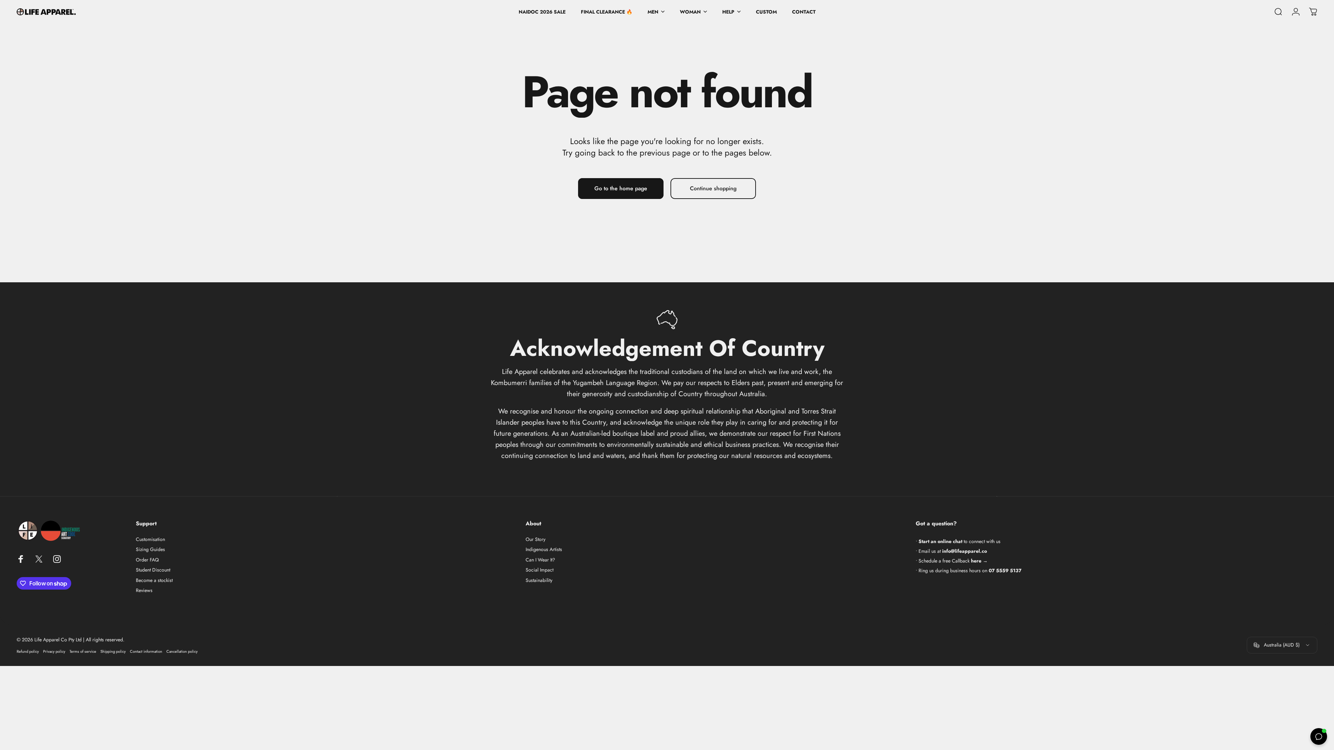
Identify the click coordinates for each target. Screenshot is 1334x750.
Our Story (535, 539)
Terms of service (82, 651)
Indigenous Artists (544, 550)
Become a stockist (154, 580)
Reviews (144, 591)
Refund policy (28, 651)
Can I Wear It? (540, 560)
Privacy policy (54, 651)
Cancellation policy (182, 651)
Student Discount (153, 570)
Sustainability (539, 580)
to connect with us (959, 541)
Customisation (150, 539)
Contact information (146, 651)
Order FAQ (147, 560)
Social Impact (539, 570)
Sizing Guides (150, 550)
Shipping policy (113, 651)
